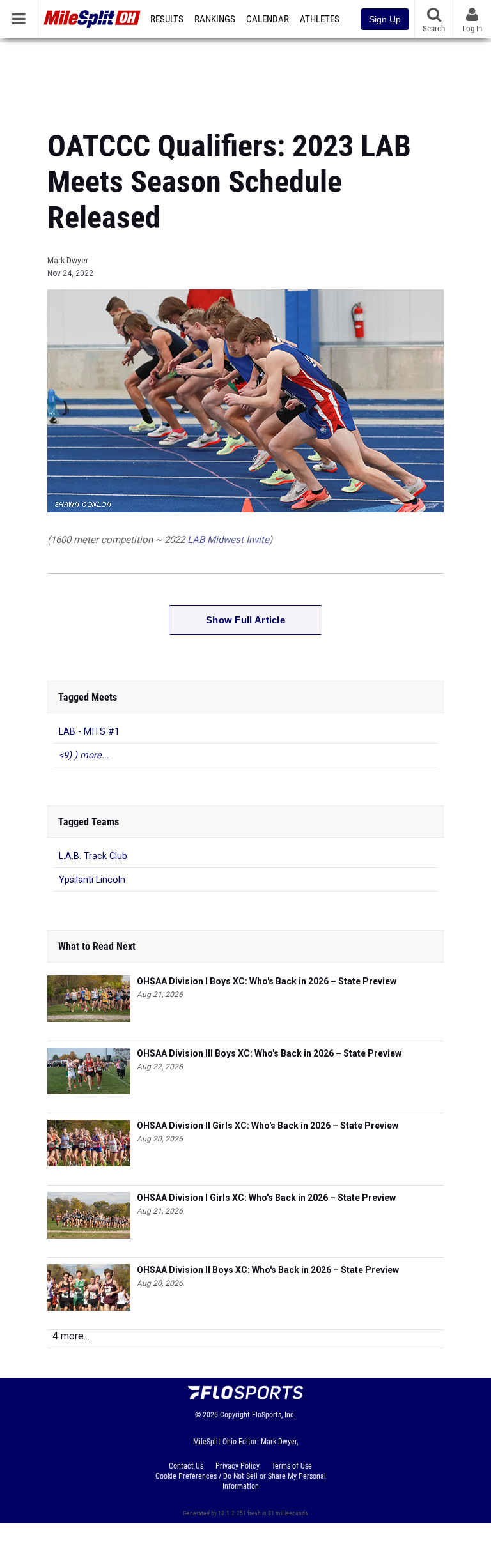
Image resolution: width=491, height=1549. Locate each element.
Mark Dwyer (67, 260)
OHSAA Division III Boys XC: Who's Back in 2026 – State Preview (269, 1053)
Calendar (267, 19)
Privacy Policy (237, 1465)
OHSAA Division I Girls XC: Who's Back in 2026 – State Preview (266, 1198)
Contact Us (186, 1465)
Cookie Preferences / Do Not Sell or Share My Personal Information (240, 1481)
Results (166, 19)
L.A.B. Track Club (93, 856)
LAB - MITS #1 (89, 731)
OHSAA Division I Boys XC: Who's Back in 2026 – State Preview (266, 981)
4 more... (71, 1336)
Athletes (319, 19)
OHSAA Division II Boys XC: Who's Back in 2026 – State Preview (268, 1270)
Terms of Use (292, 1465)
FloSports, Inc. (274, 1414)
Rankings (214, 19)
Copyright (235, 1414)
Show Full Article (245, 619)
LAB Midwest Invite (228, 540)
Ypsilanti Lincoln (92, 879)
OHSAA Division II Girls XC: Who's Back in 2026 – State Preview (267, 1125)
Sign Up (385, 19)
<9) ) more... (84, 755)
